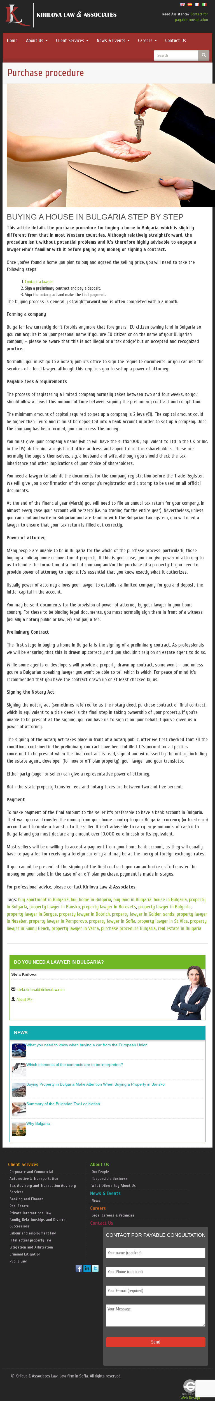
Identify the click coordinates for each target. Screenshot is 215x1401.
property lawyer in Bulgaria (164, 907)
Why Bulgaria (38, 1123)
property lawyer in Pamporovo (58, 921)
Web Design (190, 1397)
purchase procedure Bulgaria (128, 928)
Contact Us (175, 40)
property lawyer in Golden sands (143, 914)
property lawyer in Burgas (32, 914)
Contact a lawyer (39, 281)
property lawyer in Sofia (112, 921)
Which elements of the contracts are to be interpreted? (74, 1064)
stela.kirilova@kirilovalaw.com (41, 989)
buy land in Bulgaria (132, 900)
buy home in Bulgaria (91, 900)
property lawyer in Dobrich (84, 914)
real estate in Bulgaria (179, 928)
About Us (35, 40)
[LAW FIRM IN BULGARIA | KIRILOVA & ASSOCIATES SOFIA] (61, 16)
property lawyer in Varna (75, 928)
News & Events (112, 40)
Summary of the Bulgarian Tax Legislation (63, 1104)
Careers (146, 40)
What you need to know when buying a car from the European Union (87, 1045)
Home (12, 40)
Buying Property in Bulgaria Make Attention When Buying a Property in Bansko (95, 1084)
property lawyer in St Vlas (162, 921)
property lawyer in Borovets (109, 907)
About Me (24, 999)
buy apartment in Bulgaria (43, 900)
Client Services (71, 40)
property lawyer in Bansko (54, 907)
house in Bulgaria (170, 900)
